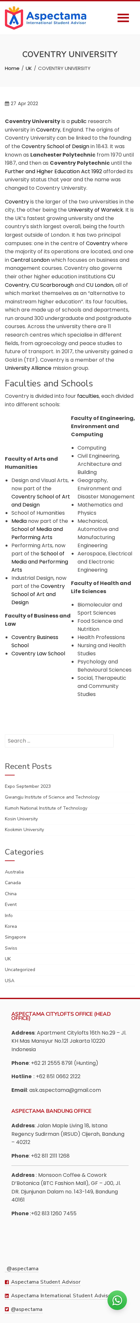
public (79, 121)
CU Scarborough (52, 285)
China (11, 894)
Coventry (48, 129)
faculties (88, 396)
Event (11, 904)
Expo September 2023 (28, 786)
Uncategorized (20, 970)
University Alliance (28, 368)
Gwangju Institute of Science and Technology (52, 797)
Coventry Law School (38, 653)
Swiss (11, 948)
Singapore (15, 937)
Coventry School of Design (55, 146)
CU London (99, 285)
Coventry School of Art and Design (38, 594)
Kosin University (21, 819)
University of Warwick (95, 210)
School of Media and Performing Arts (39, 562)
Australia (14, 872)
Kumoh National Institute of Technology (46, 808)
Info (9, 915)
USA (9, 981)
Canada (13, 883)
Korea (11, 926)
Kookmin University (24, 830)
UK (8, 959)
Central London (30, 260)
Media (19, 521)
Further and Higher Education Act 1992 (53, 171)
